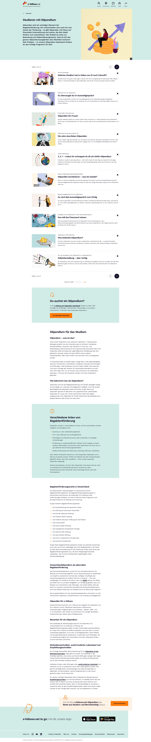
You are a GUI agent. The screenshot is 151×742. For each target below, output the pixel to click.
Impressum (120, 734)
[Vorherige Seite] (110, 67)
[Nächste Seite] (116, 67)
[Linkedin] (41, 734)
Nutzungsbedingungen (86, 734)
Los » (84, 282)
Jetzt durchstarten (119, 703)
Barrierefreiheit (100, 734)
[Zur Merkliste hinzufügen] (117, 73)
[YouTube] (37, 734)
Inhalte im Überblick (54, 734)
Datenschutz (111, 734)
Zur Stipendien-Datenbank (61, 315)
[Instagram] (32, 734)
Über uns (66, 734)
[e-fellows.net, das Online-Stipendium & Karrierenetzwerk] (31, 4)
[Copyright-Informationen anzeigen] (131, 59)
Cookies (73, 734)
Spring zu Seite (69, 282)
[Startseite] (23, 13)
